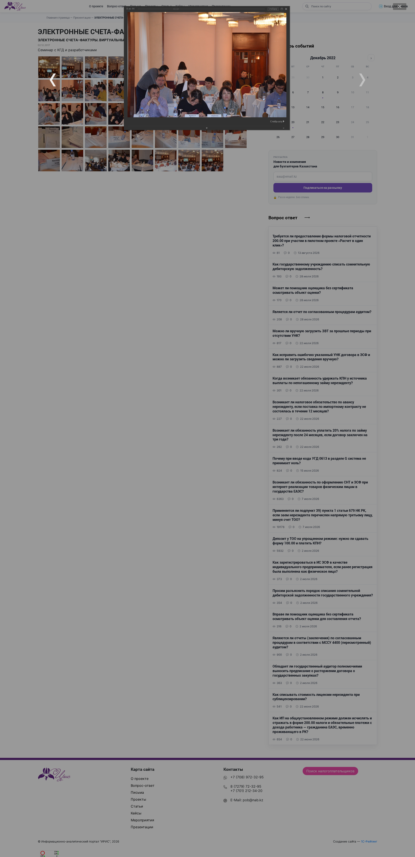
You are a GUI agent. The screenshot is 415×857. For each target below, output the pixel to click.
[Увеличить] (282, 9)
